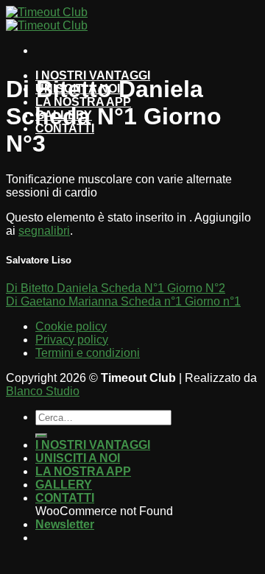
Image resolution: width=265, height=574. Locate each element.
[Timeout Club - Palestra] (47, 19)
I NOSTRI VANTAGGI (92, 445)
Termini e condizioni (87, 353)
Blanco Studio (43, 391)
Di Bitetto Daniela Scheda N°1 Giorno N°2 (115, 288)
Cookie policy (71, 326)
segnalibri (44, 230)
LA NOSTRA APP (83, 471)
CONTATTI (64, 498)
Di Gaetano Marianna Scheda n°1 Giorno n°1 (123, 301)
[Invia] (41, 435)
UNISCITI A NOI (77, 458)
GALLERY (63, 484)
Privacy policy (71, 339)
